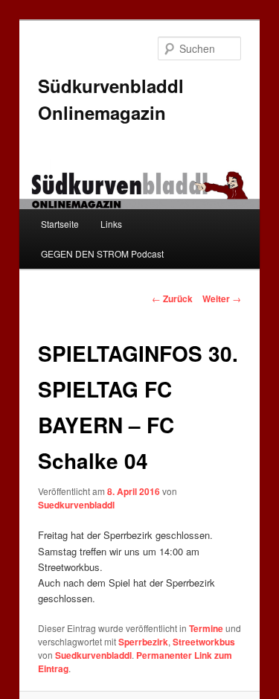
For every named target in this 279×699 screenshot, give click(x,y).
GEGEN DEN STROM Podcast (102, 253)
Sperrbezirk (143, 641)
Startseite (60, 223)
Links (111, 223)
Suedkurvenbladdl (76, 504)
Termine (206, 628)
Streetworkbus (204, 641)
